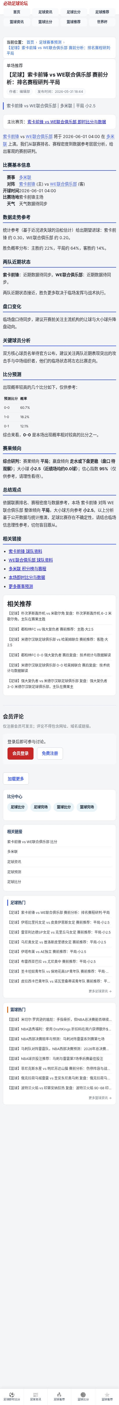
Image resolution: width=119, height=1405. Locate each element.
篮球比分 (45, 22)
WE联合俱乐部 (39, 136)
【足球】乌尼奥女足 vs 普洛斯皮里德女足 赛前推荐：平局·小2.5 (56, 942)
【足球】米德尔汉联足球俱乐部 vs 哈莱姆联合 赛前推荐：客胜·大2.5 (57, 642)
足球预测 (14, 872)
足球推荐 (102, 12)
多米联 (25, 177)
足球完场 (41, 807)
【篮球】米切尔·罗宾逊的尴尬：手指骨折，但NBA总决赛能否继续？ (59, 1019)
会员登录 (20, 753)
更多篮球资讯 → (100, 1098)
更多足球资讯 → (100, 991)
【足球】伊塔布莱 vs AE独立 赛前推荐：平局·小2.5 (46, 952)
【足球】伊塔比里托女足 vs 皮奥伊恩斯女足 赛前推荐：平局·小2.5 (58, 922)
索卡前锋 (11, 136)
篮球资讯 (17, 22)
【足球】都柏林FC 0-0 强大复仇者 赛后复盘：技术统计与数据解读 (59, 655)
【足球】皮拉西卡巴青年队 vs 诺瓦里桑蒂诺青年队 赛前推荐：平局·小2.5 (59, 981)
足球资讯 (45, 12)
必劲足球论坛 (15, 3)
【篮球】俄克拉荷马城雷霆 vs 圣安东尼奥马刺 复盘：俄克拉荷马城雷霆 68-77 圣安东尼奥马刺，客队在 (59, 1078)
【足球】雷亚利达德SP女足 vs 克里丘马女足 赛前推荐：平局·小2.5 (59, 932)
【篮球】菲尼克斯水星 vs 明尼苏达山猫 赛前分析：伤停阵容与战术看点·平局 (59, 1068)
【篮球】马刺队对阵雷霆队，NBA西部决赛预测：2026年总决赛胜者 (59, 1049)
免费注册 (50, 753)
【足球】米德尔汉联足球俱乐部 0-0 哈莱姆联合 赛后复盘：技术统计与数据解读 (58, 668)
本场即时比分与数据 (27, 577)
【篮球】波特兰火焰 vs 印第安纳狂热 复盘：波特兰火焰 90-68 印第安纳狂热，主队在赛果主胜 (59, 1088)
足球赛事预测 (50, 42)
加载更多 (16, 778)
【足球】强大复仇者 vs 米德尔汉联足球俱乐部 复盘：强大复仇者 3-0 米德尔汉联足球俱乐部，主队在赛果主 (57, 684)
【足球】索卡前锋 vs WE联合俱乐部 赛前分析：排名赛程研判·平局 (59, 50)
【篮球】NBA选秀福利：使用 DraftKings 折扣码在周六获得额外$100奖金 (59, 1029)
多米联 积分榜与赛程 (27, 568)
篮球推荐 (74, 22)
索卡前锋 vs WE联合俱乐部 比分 (32, 842)
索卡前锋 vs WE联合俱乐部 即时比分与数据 (66, 121)
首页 (16, 12)
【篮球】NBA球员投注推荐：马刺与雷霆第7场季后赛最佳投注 (55, 1059)
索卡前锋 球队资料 (25, 551)
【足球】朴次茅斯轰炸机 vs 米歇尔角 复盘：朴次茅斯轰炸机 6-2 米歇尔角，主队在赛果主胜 (59, 616)
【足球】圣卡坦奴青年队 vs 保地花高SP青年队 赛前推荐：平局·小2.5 (59, 971)
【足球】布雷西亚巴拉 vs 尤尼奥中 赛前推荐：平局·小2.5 (51, 961)
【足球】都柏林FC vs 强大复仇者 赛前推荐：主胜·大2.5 (50, 629)
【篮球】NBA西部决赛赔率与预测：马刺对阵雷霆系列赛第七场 (56, 1039)
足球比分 (74, 12)
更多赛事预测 (21, 586)
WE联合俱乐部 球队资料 (31, 560)
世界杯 (102, 22)
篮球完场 (87, 807)
